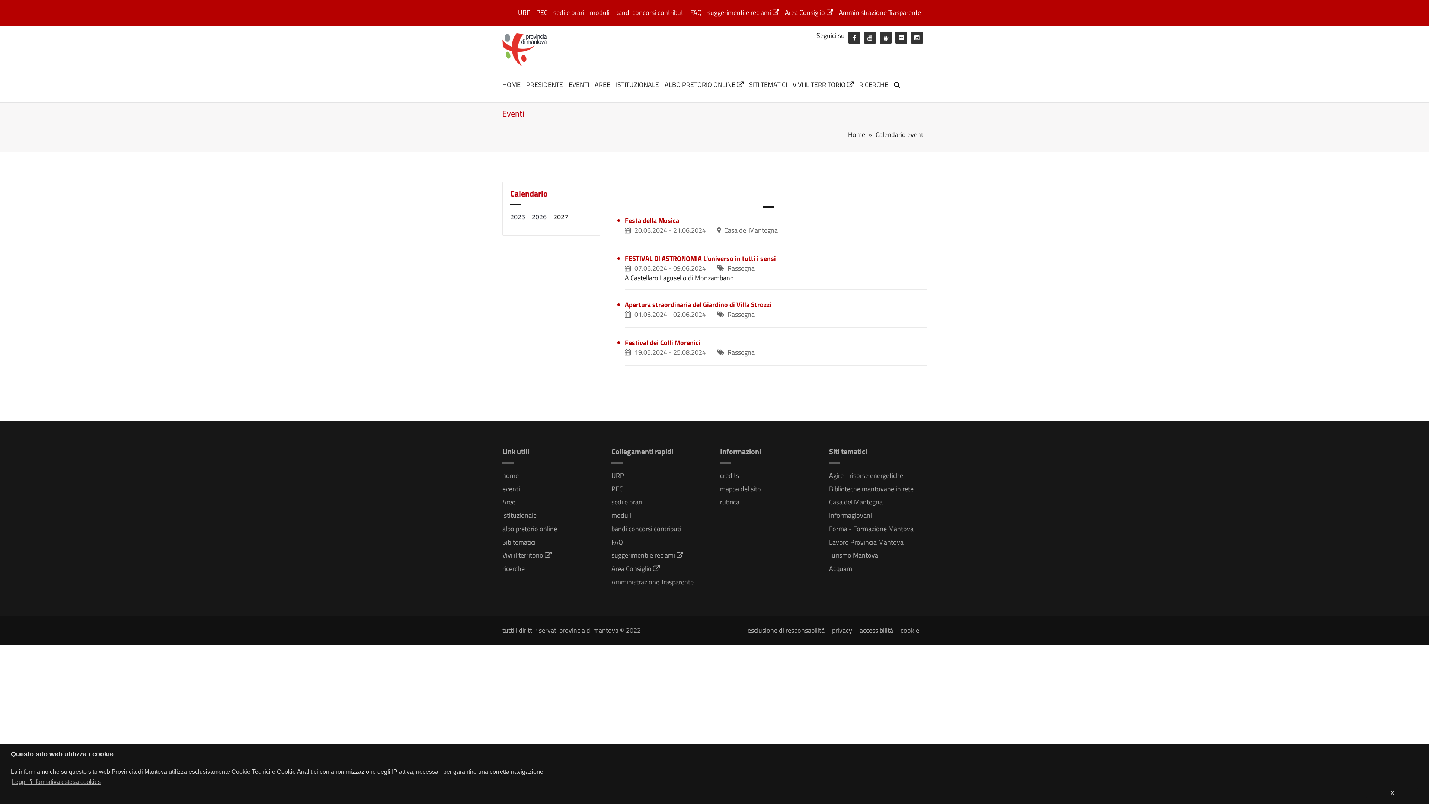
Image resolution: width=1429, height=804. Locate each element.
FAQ (696, 12)
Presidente (544, 85)
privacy (842, 630)
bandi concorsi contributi (650, 12)
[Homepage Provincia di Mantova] (524, 49)
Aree (602, 85)
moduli (600, 12)
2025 (517, 217)
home (511, 85)
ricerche (873, 85)
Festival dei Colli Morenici (662, 343)
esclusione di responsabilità (786, 630)
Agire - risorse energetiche (866, 475)
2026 (539, 217)
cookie (910, 630)
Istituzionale (637, 85)
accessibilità (876, 630)
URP (524, 12)
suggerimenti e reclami (740, 12)
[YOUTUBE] (870, 38)
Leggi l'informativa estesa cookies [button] (56, 782)
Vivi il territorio (820, 85)
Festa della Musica (652, 221)
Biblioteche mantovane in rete (871, 489)
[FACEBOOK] (854, 38)
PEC (542, 12)
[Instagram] (917, 38)
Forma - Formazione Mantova (871, 529)
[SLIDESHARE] (886, 38)
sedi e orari (568, 12)
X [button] (1392, 793)
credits (729, 475)
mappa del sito (740, 489)
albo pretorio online (701, 85)
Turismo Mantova (853, 555)
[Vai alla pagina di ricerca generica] (898, 84)
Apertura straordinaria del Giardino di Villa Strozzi (698, 305)
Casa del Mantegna (856, 502)
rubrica (729, 502)
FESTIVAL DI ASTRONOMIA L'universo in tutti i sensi (700, 258)
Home (856, 135)
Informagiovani (850, 515)
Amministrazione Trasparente (880, 12)
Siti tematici (768, 85)
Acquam (840, 569)
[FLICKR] (901, 38)
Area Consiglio (806, 12)
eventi (579, 85)
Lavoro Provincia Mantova (866, 542)
